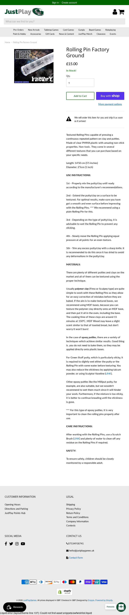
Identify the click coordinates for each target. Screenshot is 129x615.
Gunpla (81, 30)
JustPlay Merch (85, 34)
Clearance (101, 34)
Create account (69, 2)
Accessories (35, 34)
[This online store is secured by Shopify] (64, 594)
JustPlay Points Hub (15, 513)
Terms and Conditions (77, 517)
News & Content (66, 34)
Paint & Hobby (19, 34)
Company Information (77, 521)
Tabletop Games (51, 30)
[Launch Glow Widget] (121, 607)
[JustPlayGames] (24, 12)
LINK (108, 373)
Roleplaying (110, 30)
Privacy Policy (73, 508)
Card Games (68, 30)
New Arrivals (34, 30)
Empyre (91, 600)
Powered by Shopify (103, 600)
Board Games (95, 30)
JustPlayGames (29, 600)
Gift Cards (50, 34)
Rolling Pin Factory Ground (25, 42)
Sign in (55, 2)
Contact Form (76, 557)
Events (113, 34)
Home (7, 42)
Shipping (70, 504)
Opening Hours (12, 504)
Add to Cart (80, 95)
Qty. (68, 76)
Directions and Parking (16, 508)
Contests (71, 525)
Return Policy (73, 513)
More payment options (110, 104)
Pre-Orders (18, 30)
